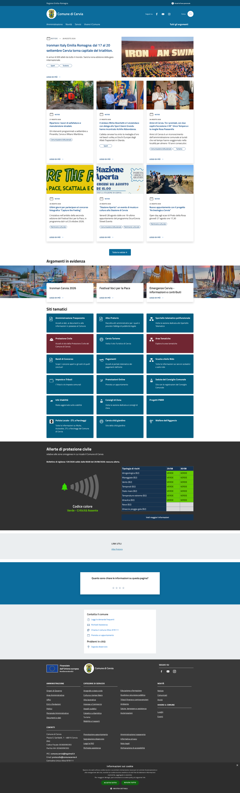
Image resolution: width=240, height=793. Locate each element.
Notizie (54, 38)
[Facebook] (155, 13)
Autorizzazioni (126, 713)
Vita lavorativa (90, 699)
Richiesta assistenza (92, 747)
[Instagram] (168, 13)
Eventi (160, 716)
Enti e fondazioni (53, 704)
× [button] (237, 765)
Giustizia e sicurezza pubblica (132, 695)
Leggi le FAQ (89, 743)
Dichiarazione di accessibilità (132, 747)
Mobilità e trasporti (92, 721)
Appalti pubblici (90, 708)
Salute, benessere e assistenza (133, 708)
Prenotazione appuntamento (96, 734)
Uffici (48, 699)
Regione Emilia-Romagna (57, 3)
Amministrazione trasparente (133, 734)
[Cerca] (191, 14)
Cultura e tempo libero (93, 695)
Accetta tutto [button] (110, 783)
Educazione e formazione (131, 690)
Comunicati (162, 695)
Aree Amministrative (55, 695)
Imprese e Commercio (93, 704)
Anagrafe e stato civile (93, 690)
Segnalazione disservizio (94, 738)
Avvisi (160, 699)
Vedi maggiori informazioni (157, 517)
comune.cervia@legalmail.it (63, 753)
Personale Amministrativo (57, 713)
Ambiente (124, 704)
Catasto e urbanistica (93, 713)
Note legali (125, 743)
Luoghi (160, 712)
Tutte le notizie (118, 252)
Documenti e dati (53, 717)
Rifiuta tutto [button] (130, 783)
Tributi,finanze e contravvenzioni (134, 699)
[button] (120, 788)
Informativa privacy (128, 738)
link (144, 777)
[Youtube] (162, 13)
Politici (49, 708)
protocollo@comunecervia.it (64, 757)
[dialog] (120, 778)
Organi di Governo (54, 690)
